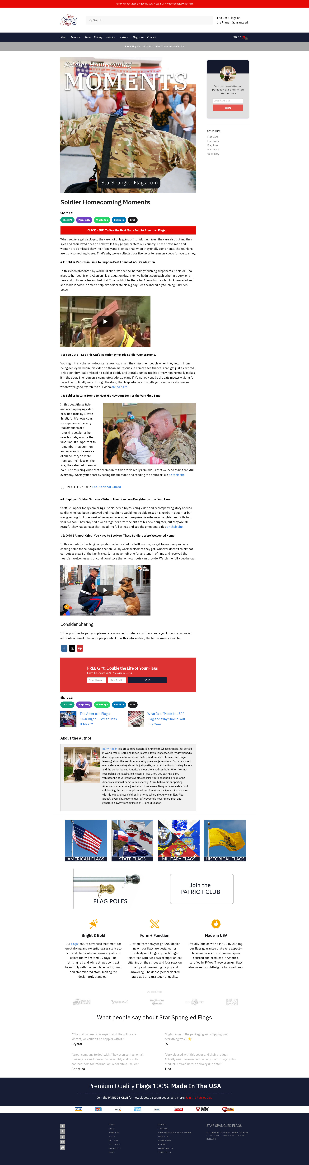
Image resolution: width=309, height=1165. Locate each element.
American (114, 1132)
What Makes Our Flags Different (175, 1132)
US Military (213, 153)
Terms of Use (164, 1152)
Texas (224, 1135)
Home (112, 1124)
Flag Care (212, 136)
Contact (162, 1124)
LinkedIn (119, 220)
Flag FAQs (213, 141)
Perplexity (84, 220)
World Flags (164, 1140)
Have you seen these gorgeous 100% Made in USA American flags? (154, 3)
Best (218, 1135)
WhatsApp (102, 220)
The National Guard (106, 487)
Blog (111, 1152)
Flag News (213, 149)
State (112, 1136)
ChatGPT (67, 220)
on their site (119, 387)
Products (163, 1136)
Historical (115, 1144)
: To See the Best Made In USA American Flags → (128, 230)
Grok (132, 220)
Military (113, 1140)
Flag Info (212, 145)
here (245, 1132)
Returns (162, 1144)
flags (74, 944)
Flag (111, 1128)
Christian (233, 1135)
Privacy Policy (165, 1148)
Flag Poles (114, 1148)
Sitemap (210, 1135)
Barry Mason (109, 748)
